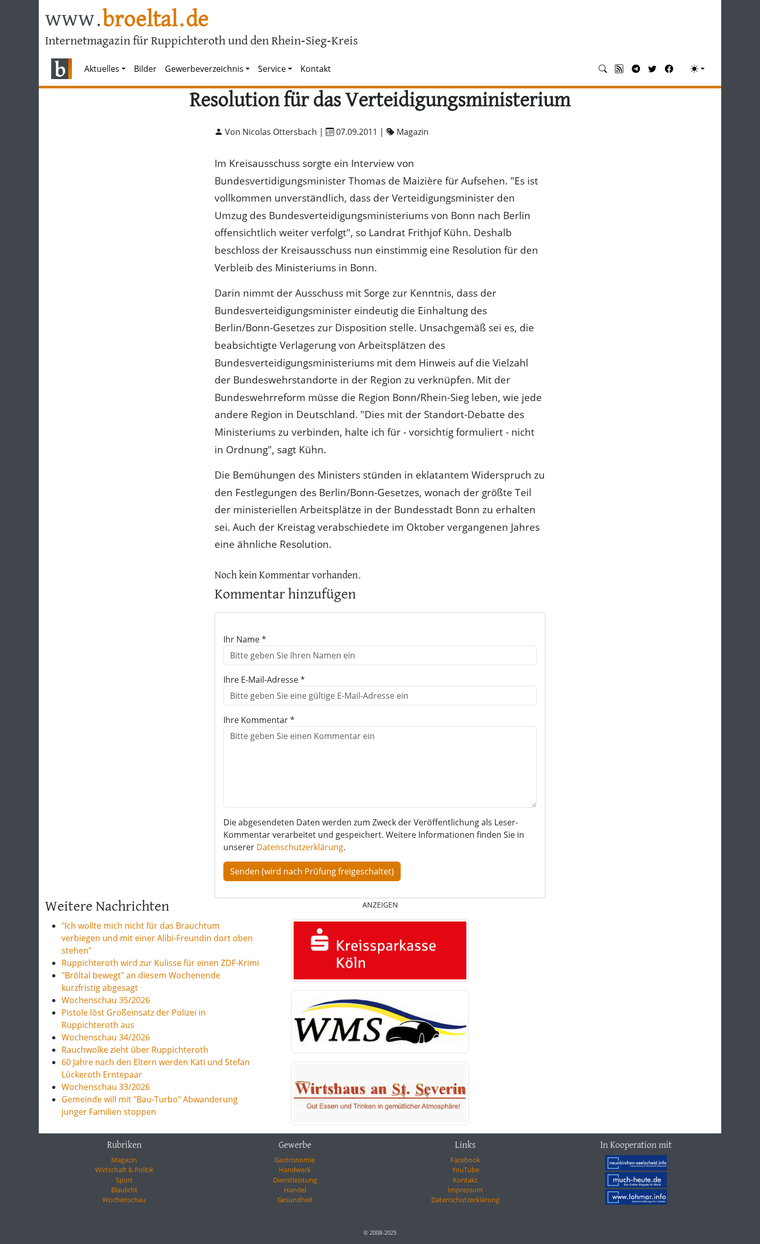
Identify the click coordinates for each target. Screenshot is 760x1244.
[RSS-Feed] (619, 68)
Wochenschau (124, 1199)
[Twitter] (652, 68)
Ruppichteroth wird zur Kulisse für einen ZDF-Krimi (160, 963)
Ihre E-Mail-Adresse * (264, 679)
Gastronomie (295, 1159)
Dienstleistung (295, 1180)
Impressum (465, 1189)
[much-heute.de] (636, 1180)
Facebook (465, 1159)
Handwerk (295, 1169)
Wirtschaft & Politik (124, 1169)
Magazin (124, 1159)
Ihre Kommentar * (259, 720)
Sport (124, 1180)
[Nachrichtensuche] (603, 68)
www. (127, 20)
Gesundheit (295, 1199)
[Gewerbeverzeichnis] (380, 950)
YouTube (465, 1169)
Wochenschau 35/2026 (106, 1000)
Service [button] (272, 68)
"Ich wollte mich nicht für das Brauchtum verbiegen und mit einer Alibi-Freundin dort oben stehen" (157, 938)
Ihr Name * (244, 639)
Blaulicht (124, 1189)
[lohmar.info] (636, 1197)
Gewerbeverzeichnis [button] (204, 68)
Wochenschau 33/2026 (106, 1087)
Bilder (145, 68)
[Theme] (697, 68)
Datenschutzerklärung (299, 847)
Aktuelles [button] (101, 68)
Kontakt (315, 68)
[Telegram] (636, 68)
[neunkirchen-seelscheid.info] (636, 1163)
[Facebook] (669, 68)
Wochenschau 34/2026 (106, 1037)
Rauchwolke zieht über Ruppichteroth (135, 1049)
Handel (295, 1189)
